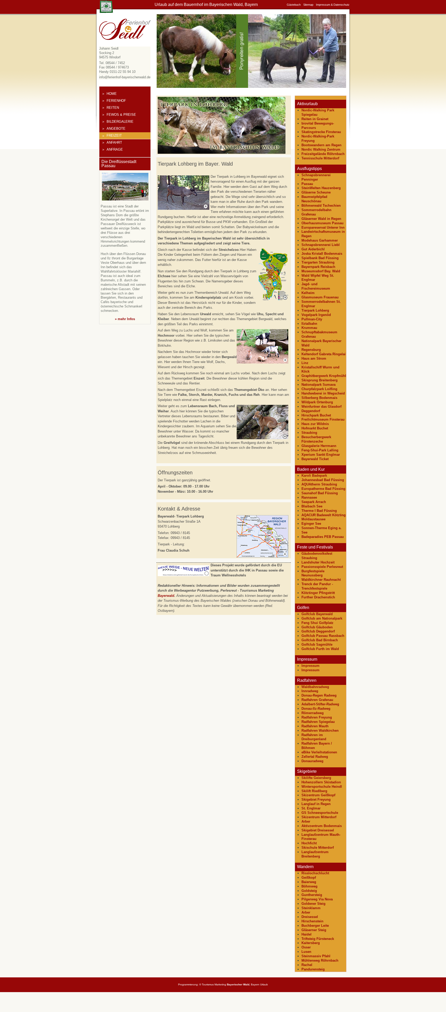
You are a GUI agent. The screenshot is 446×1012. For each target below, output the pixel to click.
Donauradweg (312, 761)
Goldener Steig (313, 904)
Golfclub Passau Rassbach (322, 636)
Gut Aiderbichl (313, 249)
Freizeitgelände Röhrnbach (323, 154)
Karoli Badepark (314, 475)
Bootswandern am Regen (321, 145)
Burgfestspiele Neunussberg (312, 573)
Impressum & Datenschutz (332, 4)
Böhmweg (309, 886)
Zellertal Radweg (314, 757)
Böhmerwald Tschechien (321, 205)
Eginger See (311, 524)
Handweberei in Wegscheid (323, 393)
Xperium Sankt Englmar (320, 455)
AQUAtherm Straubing (319, 484)
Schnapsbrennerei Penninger (316, 177)
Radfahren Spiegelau (318, 722)
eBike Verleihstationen (319, 752)
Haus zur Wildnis (315, 424)
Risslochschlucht (315, 873)
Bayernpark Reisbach (318, 267)
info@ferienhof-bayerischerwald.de (124, 77)
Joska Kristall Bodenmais (321, 254)
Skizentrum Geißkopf (318, 795)
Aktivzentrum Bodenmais (321, 826)
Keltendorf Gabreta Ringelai (323, 354)
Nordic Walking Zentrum (320, 149)
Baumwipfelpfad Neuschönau (314, 199)
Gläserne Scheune (316, 192)
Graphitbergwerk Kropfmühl (323, 376)
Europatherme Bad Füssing (323, 489)
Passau (307, 184)
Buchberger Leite (315, 926)
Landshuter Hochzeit (317, 562)
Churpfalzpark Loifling (319, 389)
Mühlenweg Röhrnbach (319, 960)
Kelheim (308, 293)
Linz (304, 363)
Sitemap (308, 4)
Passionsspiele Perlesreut (322, 567)
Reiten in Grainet (314, 119)
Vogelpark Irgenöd (316, 315)
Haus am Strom (313, 358)
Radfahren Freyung (316, 717)
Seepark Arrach (313, 502)
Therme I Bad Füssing (319, 511)
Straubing (309, 433)
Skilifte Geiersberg (316, 778)
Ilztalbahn (309, 324)
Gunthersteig (311, 895)
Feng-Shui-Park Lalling (319, 450)
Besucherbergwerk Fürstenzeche (316, 439)
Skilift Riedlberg (314, 791)
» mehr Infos (125, 319)
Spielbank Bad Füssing (320, 258)
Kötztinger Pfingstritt (318, 593)
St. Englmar (311, 808)
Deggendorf (310, 411)
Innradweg (309, 691)
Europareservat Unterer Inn (323, 227)
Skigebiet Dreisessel (317, 830)
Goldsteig (309, 891)
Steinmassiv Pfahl (315, 956)
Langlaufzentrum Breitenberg (315, 854)
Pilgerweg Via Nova (317, 899)
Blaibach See (311, 506)
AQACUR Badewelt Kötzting (323, 515)
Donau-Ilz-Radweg (315, 708)
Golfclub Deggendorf (318, 631)
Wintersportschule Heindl (321, 787)
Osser (306, 947)
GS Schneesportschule (319, 813)
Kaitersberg (310, 943)
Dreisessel (309, 917)
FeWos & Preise (121, 115)
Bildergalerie (120, 121)
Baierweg (308, 882)
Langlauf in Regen (316, 804)
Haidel (306, 934)
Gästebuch (294, 4)
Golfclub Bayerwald (317, 614)
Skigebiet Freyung (316, 799)
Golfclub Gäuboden (317, 627)
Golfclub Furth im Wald (320, 649)
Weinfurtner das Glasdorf (321, 406)
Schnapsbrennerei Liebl (320, 245)
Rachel (306, 965)
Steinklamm (311, 908)
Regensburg (311, 350)
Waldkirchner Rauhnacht (321, 580)
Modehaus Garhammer (319, 240)
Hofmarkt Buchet (314, 428)
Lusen (306, 952)
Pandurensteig (313, 969)
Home (112, 94)
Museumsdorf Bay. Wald (320, 271)
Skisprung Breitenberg (319, 380)
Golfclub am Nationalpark (321, 618)
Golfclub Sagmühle (316, 644)
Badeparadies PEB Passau (322, 537)
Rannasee (309, 497)
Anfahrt (114, 142)
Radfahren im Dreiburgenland (313, 737)
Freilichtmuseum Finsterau (323, 419)
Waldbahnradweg (315, 687)
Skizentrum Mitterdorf (318, 817)
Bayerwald (166, 596)
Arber (305, 821)
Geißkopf (308, 877)
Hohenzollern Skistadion (321, 782)
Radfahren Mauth (315, 726)
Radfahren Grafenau (317, 700)
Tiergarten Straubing (317, 262)
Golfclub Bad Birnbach (319, 640)
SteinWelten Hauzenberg (321, 188)
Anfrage (115, 149)
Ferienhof (116, 101)
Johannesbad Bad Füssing (322, 480)
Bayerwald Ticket (315, 459)
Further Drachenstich (318, 597)
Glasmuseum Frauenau (320, 297)
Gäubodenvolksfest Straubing (316, 556)
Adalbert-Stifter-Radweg (320, 704)
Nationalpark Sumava (318, 385)
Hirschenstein (312, 921)
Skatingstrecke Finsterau (321, 132)
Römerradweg (312, 713)
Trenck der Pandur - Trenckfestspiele (317, 586)
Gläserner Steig (313, 930)
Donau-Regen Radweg (319, 695)
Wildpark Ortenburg (317, 402)
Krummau (309, 328)
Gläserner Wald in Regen (321, 219)
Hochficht (309, 843)
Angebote (116, 128)
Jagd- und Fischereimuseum (315, 286)
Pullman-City (311, 319)
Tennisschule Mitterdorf (320, 158)
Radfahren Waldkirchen (320, 730)
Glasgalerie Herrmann (318, 446)
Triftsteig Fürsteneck (317, 939)
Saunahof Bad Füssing (319, 493)
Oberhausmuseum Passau (322, 223)
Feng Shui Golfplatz (317, 623)
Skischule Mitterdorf (317, 847)
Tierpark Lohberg (315, 310)
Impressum (310, 666)
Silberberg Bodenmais (319, 398)
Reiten (113, 108)
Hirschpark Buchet (316, 415)
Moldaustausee (313, 519)
